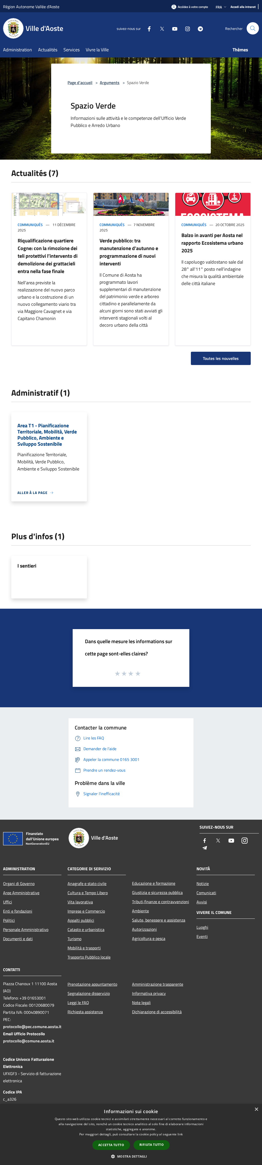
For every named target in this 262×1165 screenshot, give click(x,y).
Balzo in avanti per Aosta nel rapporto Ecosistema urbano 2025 (212, 242)
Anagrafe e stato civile (87, 883)
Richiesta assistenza (85, 1012)
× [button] (256, 1109)
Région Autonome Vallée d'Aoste (31, 7)
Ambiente (140, 911)
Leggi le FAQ (78, 1002)
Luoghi (202, 927)
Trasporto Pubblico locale (89, 957)
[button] (131, 1156)
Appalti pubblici (81, 920)
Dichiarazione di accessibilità (157, 1012)
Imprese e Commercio (86, 911)
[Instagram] (185, 28)
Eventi (202, 936)
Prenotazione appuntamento (92, 984)
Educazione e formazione (153, 883)
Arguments (109, 82)
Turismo (74, 939)
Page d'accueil (80, 82)
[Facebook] (147, 28)
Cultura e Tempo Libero (88, 893)
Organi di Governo (19, 883)
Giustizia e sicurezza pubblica (157, 892)
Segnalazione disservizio (89, 993)
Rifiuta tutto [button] (151, 1145)
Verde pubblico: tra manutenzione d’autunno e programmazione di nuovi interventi (129, 252)
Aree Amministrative (21, 893)
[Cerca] (253, 28)
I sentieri (26, 566)
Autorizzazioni (144, 929)
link (180, 1134)
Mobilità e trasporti (84, 948)
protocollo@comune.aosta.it (28, 1041)
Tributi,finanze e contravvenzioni (160, 902)
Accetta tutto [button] (111, 1145)
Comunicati (206, 893)
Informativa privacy (149, 993)
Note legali (141, 1002)
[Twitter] (160, 28)
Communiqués (30, 224)
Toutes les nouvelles (221, 358)
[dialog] (131, 1134)
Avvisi (201, 902)
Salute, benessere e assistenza (158, 920)
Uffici (7, 902)
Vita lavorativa (80, 902)
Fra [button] (219, 7)
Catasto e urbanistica (86, 929)
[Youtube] (173, 28)
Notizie (202, 883)
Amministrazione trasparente (157, 984)
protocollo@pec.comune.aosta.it (32, 1026)
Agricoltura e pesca (148, 938)
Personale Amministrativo (25, 929)
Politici (9, 920)
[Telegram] (198, 28)
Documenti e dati (18, 939)
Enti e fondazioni (17, 911)
